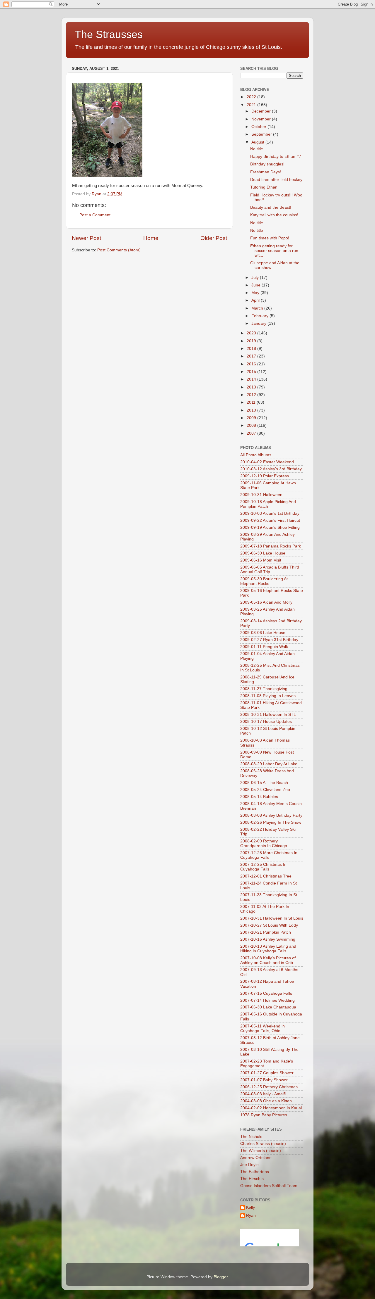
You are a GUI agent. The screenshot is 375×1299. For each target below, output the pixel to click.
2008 (252, 425)
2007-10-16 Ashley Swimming (267, 939)
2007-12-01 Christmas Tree (266, 876)
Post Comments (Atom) (119, 250)
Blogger (221, 1277)
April (256, 300)
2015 (252, 371)
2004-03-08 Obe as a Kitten (266, 1101)
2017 (252, 356)
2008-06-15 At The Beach (264, 782)
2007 (252, 433)
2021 (252, 105)
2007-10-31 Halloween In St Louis (271, 918)
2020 (252, 333)
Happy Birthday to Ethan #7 (275, 156)
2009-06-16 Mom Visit (260, 560)
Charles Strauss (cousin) (263, 1143)
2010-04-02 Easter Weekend (267, 462)
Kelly (250, 1207)
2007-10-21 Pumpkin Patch (265, 932)
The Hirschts (252, 1179)
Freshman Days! (265, 172)
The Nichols (251, 1136)
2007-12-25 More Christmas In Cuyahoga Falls (268, 855)
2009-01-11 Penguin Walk (264, 647)
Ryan (251, 1215)
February (260, 316)
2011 (252, 402)
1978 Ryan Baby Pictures (263, 1115)
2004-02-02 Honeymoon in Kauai (271, 1108)
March (257, 308)
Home (150, 238)
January (259, 323)
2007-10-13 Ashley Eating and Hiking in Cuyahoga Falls (268, 948)
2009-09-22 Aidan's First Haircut (270, 520)
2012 (252, 395)
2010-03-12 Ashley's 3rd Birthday (271, 469)
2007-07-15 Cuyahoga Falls (266, 993)
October (259, 127)
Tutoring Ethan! (264, 187)
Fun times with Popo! (269, 238)
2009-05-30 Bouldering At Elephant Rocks (264, 581)
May (255, 293)
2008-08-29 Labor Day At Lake (268, 764)
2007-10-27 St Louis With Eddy (269, 925)
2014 (252, 379)
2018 (252, 348)
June (256, 285)
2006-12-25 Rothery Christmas (269, 1087)
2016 (252, 364)
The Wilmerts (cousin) (260, 1150)
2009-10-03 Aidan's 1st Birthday (269, 513)
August (258, 142)
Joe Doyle (249, 1164)
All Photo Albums (255, 455)
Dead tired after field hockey (276, 179)
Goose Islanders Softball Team (268, 1186)
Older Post (213, 238)
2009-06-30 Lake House (262, 553)
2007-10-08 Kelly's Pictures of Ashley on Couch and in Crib (268, 960)
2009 (252, 418)
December (261, 111)
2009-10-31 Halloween (261, 495)
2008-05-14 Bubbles (259, 796)
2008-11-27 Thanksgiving (263, 689)
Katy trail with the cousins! (274, 215)
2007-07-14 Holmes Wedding (267, 1000)
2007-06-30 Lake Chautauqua (268, 1007)
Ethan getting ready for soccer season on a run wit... (274, 251)
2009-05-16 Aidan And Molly (266, 602)
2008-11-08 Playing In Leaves (268, 696)
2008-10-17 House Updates (266, 721)
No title (256, 149)
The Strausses (109, 34)
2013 (252, 387)
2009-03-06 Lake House (262, 633)
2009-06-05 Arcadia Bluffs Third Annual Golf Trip (269, 569)
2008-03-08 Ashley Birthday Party (271, 815)
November (261, 119)
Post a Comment (94, 215)
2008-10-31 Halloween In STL (268, 714)
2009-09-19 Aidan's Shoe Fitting (270, 527)
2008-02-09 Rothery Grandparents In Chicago (263, 843)
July (255, 277)
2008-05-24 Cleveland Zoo (265, 789)
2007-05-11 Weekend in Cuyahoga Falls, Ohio (262, 1028)
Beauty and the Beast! (270, 207)
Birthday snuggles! (267, 164)
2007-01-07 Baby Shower (264, 1080)
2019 (252, 341)
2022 (252, 97)
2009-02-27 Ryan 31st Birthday (269, 640)
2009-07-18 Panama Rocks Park (270, 546)
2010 (252, 410)
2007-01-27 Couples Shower (267, 1073)
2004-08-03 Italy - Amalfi (263, 1094)
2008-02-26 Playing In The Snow (270, 822)
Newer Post (86, 238)
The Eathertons (254, 1172)
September (262, 134)
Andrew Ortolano (256, 1157)
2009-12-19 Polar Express (264, 476)
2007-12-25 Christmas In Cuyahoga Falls (263, 866)
